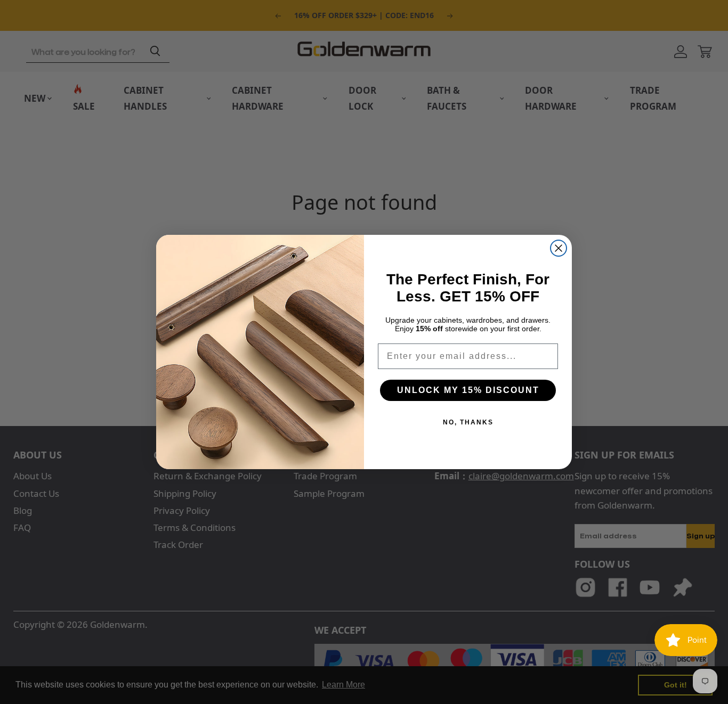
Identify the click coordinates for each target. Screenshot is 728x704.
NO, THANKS (468, 422)
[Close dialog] (559, 248)
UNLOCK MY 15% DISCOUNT (468, 390)
